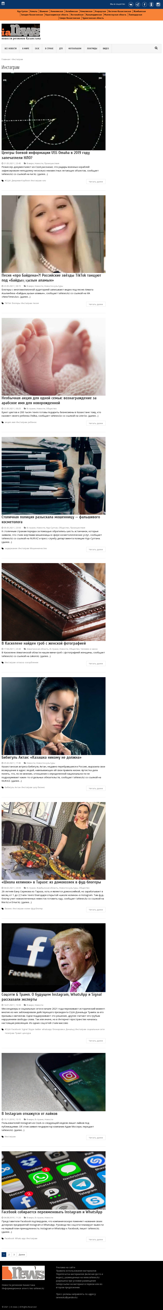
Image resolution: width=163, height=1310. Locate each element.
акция (8, 422)
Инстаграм (36, 180)
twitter (38, 1029)
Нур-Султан (22, 11)
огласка (20, 662)
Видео (106, 48)
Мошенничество (38, 548)
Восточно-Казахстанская (119, 11)
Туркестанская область (93, 18)
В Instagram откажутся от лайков (29, 1113)
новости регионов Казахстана (21, 38)
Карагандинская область (56, 14)
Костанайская (77, 14)
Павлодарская (135, 14)
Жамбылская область (47, 887)
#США (8, 180)
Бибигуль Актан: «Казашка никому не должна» (42, 757)
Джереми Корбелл (20, 180)
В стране (49, 48)
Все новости (11, 48)
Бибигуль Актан (13, 787)
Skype (31, 1029)
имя (13, 422)
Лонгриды (92, 48)
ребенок (32, 422)
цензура (26, 1033)
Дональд (70, 1029)
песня (36, 303)
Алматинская (86, 11)
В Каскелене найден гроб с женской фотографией (44, 643)
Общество (51, 408)
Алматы (33, 11)
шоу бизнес (39, 787)
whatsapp (47, 1029)
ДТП (61, 48)
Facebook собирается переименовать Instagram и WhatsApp (52, 1212)
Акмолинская (57, 11)
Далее (22, 1254)
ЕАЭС (37, 48)
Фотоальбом (74, 48)
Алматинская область (38, 648)
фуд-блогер (37, 908)
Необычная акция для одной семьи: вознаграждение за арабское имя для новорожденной (49, 400)
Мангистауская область (115, 14)
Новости (39, 163)
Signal (25, 1029)
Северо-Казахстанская (70, 18)
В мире (25, 48)
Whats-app (20, 1238)
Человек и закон (89, 648)
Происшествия (51, 163)
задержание (11, 548)
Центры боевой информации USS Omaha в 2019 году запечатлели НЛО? (46, 155)
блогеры (16, 303)
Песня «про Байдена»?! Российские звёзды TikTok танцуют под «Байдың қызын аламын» (51, 278)
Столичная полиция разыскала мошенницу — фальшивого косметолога (51, 519)
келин (27, 908)
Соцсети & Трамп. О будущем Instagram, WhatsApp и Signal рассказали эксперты (52, 997)
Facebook (16, 1029)
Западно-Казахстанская (32, 14)
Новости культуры (53, 286)
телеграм (9, 1033)
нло (44, 180)
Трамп (18, 1033)
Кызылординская (94, 14)
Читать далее (96, 181)
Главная (6, 59)
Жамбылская (140, 11)
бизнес (8, 908)
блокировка (59, 1029)
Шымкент (44, 11)
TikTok (8, 303)
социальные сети (96, 1029)
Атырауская (100, 11)
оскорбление (31, 662)
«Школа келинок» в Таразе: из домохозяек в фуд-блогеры (51, 882)
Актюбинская (72, 11)
